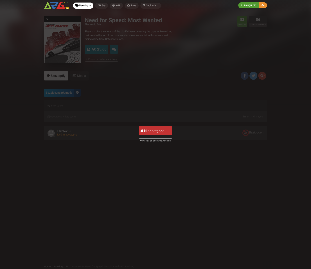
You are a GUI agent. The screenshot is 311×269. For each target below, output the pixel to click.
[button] (150, 6)
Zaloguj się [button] (249, 5)
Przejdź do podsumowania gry (156, 140)
